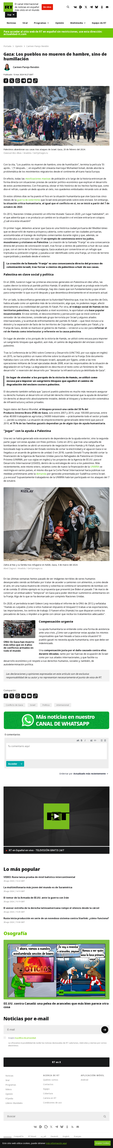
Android (84, 1079)
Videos (8, 1089)
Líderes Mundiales (14, 1103)
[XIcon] (86, 7)
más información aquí (56, 1143)
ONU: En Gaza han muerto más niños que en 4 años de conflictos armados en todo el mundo (19, 646)
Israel (32, 705)
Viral (25, 23)
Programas (40, 23)
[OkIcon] (101, 7)
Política (45, 705)
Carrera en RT (49, 1098)
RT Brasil (32, 1136)
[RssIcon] (72, 1126)
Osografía (15, 933)
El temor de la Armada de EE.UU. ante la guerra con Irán (36, 897)
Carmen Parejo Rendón (26, 67)
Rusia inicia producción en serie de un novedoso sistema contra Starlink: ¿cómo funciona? (56, 918)
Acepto (22, 1038)
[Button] (68, 7)
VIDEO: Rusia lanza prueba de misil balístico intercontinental (39, 877)
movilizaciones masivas (38, 178)
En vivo (47, 7)
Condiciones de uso (52, 1102)
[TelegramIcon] (91, 7)
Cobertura (48, 1093)
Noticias (11, 23)
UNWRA (94, 466)
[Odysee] (46, 1126)
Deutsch (54, 1136)
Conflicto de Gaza (14, 705)
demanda (41, 473)
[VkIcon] (75, 7)
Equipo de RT (99, 23)
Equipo (46, 1088)
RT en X (56, 1062)
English (66, 1136)
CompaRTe (19, 1136)
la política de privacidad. (25, 1037)
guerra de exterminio (28, 200)
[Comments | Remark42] (56, 757)
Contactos (48, 1084)
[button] (56, 816)
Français (77, 1136)
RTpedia (9, 1098)
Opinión (59, 23)
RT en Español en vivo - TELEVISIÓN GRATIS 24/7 (36, 850)
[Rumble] (80, 7)
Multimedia (76, 23)
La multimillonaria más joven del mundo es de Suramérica (38, 887)
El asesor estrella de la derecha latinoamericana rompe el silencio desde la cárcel (51, 908)
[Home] (8, 7)
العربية (43, 1136)
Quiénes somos (50, 1079)
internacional (62, 705)
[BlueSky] (96, 7)
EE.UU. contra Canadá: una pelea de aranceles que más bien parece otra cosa (56, 1005)
